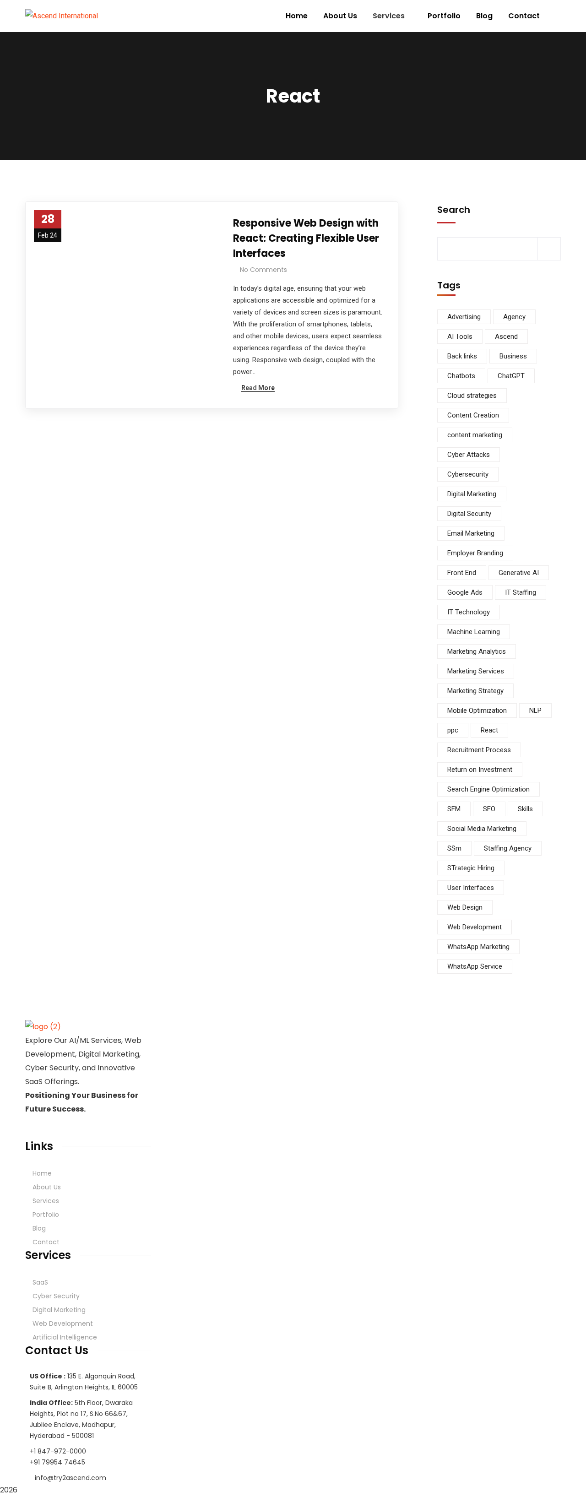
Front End (461, 573)
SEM (454, 809)
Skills (525, 809)
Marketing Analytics (476, 651)
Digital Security (469, 514)
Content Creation (473, 415)
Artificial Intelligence (65, 1337)
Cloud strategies (472, 395)
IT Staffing (520, 592)
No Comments (263, 269)
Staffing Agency (508, 848)
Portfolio (46, 1214)
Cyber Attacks (468, 454)
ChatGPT (511, 376)
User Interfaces (470, 888)
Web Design (465, 907)
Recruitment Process (479, 750)
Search (453, 209)
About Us (47, 1187)
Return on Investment (479, 769)
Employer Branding (475, 553)
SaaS (40, 1282)
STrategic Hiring (470, 868)
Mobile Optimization (477, 710)
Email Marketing (470, 533)
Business (513, 356)
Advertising (464, 317)
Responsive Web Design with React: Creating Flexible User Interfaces (306, 238)
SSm (454, 848)
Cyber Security (56, 1296)
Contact (46, 1242)
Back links (462, 356)
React (489, 730)
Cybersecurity (467, 474)
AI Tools (459, 336)
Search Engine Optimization (488, 789)
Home (42, 1173)
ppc (452, 730)
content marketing (474, 435)
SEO (489, 809)
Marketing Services (475, 671)
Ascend (506, 336)
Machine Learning (473, 632)
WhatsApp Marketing (478, 947)
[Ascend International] (61, 16)
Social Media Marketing (481, 828)
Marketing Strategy (475, 691)
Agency (514, 317)
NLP (535, 710)
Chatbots (461, 376)
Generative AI (519, 573)
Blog (39, 1228)
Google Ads (465, 592)
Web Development (474, 927)
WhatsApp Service (474, 966)
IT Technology (468, 612)
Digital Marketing (471, 494)
